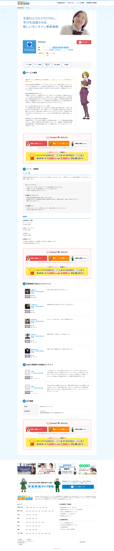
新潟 (27, 514)
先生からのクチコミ (47, 65)
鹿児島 (46, 533)
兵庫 (36, 522)
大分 (36, 533)
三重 (36, 518)
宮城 (43, 507)
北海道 (27, 507)
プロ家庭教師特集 (64, 527)
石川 (33, 514)
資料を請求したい (81, 143)
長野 (52, 511)
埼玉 (36, 511)
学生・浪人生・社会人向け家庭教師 (67, 529)
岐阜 (27, 518)
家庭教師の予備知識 (92, 2)
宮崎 (42, 533)
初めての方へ (71, 2)
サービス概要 (28, 64)
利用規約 (29, 539)
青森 (31, 507)
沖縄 (49, 533)
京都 (30, 522)
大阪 (33, 522)
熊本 (39, 533)
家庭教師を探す (61, 2)
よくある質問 (81, 2)
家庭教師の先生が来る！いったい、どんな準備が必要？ (71, 509)
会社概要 (66, 64)
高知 (33, 529)
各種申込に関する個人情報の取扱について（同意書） (22, 543)
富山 (30, 514)
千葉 (42, 511)
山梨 (49, 511)
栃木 (30, 511)
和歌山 (43, 522)
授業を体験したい (36, 143)
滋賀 (27, 522)
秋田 (34, 507)
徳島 (30, 529)
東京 (39, 511)
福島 (46, 507)
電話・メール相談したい (61, 143)
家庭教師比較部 (20, 7)
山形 (40, 507)
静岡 (30, 518)
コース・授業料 (38, 64)
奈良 (39, 522)
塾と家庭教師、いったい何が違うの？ (68, 513)
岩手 (37, 507)
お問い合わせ (30, 541)
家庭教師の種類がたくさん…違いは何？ (68, 507)
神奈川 (46, 511)
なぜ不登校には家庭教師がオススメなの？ (69, 524)
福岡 (27, 533)
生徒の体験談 (57, 64)
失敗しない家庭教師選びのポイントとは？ (69, 511)
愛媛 (36, 529)
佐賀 (30, 533)
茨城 (27, 511)
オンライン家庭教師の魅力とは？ (67, 522)
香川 (27, 529)
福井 (36, 514)
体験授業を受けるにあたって (66, 515)
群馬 (33, 511)
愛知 (33, 518)
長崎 (33, 533)
